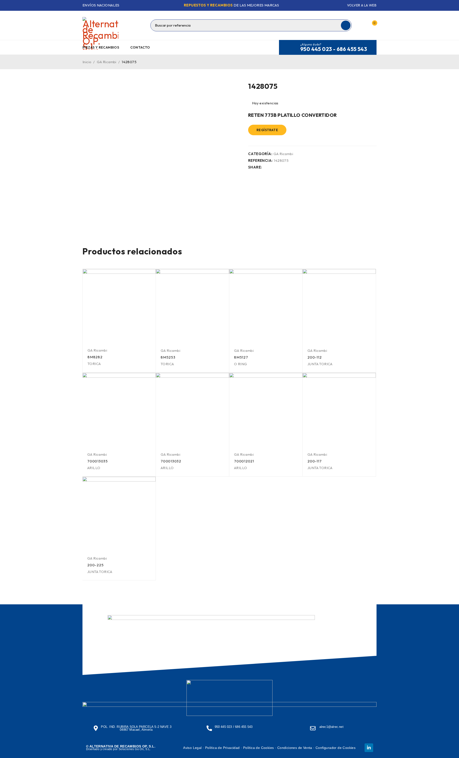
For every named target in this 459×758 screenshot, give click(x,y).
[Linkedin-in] (369, 747)
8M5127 (241, 357)
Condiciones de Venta (294, 748)
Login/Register (361, 25)
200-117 (314, 461)
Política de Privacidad (222, 748)
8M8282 (95, 357)
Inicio (86, 62)
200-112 (314, 357)
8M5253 (168, 357)
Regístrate (267, 130)
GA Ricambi (106, 62)
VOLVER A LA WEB (362, 5)
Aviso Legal (192, 748)
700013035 (97, 461)
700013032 (171, 461)
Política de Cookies (258, 748)
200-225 (95, 565)
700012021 (244, 461)
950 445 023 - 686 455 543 (333, 49)
